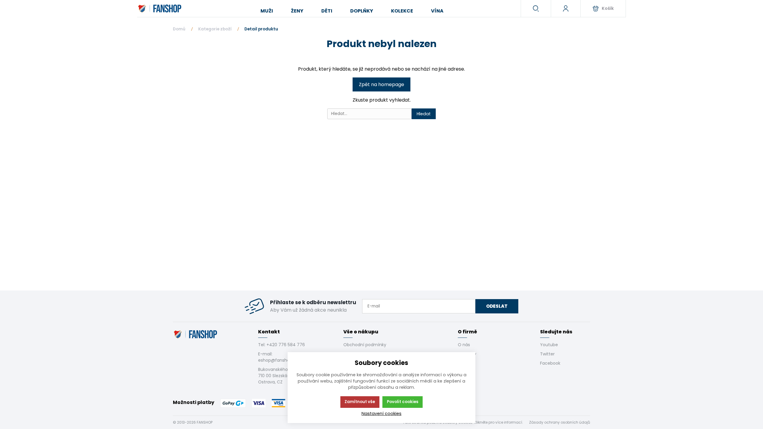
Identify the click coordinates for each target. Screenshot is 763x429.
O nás (464, 345)
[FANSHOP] (160, 8)
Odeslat (497, 306)
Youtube (549, 345)
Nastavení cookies (381, 413)
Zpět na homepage (381, 84)
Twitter (547, 354)
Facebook (550, 363)
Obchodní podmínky (364, 345)
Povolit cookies (402, 402)
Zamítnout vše (360, 402)
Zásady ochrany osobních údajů (559, 422)
